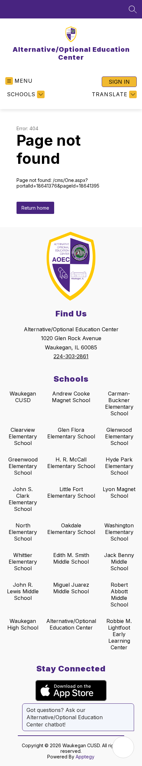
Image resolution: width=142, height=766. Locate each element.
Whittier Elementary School (23, 562)
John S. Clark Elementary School (23, 499)
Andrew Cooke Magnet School (71, 396)
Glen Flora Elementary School (71, 433)
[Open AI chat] (123, 747)
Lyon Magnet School (119, 492)
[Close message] (129, 706)
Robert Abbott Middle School (119, 594)
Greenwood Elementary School (23, 466)
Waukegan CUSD (23, 396)
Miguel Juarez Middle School (71, 588)
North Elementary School (23, 532)
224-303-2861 (71, 356)
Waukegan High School (22, 624)
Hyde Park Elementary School (119, 466)
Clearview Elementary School (23, 436)
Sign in (119, 81)
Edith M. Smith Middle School (71, 558)
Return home (35, 208)
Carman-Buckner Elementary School (119, 403)
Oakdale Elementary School (71, 528)
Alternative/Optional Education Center (71, 624)
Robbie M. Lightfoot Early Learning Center (119, 634)
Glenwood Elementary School (119, 436)
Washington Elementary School (119, 532)
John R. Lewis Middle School (23, 591)
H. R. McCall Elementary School (71, 462)
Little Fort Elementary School (71, 492)
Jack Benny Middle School (119, 562)
